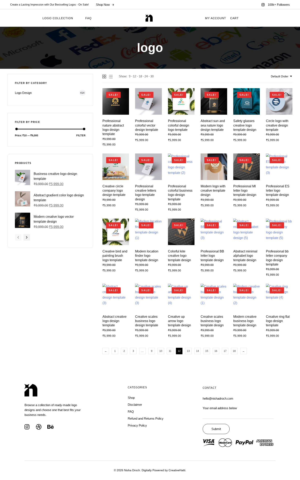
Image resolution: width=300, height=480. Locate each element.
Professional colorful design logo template (178, 125)
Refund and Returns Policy (145, 418)
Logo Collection (57, 18)
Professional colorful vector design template (146, 125)
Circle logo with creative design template (277, 125)
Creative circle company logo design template (114, 190)
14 (197, 351)
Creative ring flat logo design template (278, 321)
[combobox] (281, 76)
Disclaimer (135, 404)
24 (146, 76)
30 (152, 76)
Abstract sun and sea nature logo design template (213, 125)
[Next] (26, 237)
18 (140, 76)
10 (160, 351)
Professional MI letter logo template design (244, 190)
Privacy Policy (137, 425)
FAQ (88, 18)
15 (206, 351)
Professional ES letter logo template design (277, 190)
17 (225, 351)
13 (188, 351)
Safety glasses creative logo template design (244, 125)
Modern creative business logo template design (245, 321)
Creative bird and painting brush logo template (114, 256)
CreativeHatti (177, 470)
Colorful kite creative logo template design (179, 256)
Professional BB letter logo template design (212, 256)
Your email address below (220, 408)
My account (215, 18)
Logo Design (23, 92)
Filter (81, 135)
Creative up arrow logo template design (179, 321)
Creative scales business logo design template (146, 321)
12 (134, 76)
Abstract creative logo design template (114, 321)
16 (215, 351)
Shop (131, 397)
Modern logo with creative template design (213, 190)
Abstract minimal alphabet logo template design (245, 256)
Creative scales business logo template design (212, 321)
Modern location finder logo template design (146, 256)
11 (170, 351)
